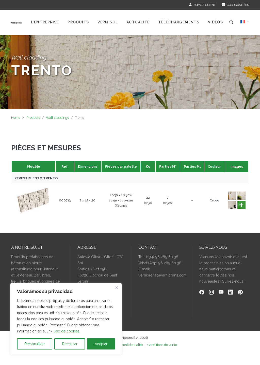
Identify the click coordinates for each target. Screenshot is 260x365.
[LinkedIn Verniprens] (230, 293)
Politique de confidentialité (123, 345)
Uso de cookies (66, 331)
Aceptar (101, 344)
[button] (244, 22)
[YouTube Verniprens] (221, 293)
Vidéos (215, 22)
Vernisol (108, 22)
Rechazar (69, 344)
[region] (66, 319)
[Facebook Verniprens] (201, 293)
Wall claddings (57, 118)
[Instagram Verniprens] (211, 293)
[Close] (116, 287)
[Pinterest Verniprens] (240, 293)
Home (15, 118)
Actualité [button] (138, 22)
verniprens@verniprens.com (162, 275)
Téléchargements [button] (178, 22)
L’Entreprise (45, 22)
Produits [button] (78, 22)
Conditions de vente (162, 345)
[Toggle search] (231, 22)
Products (33, 118)
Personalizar (35, 344)
